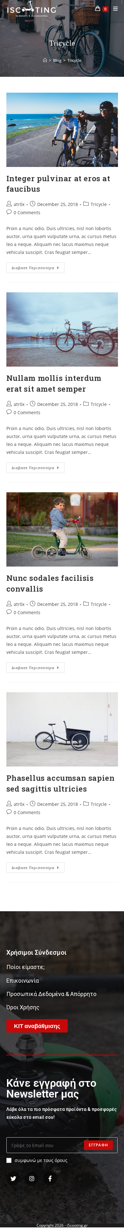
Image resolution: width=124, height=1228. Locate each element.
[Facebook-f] (50, 1178)
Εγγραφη (98, 1145)
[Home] (45, 60)
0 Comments (27, 212)
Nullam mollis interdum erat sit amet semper (53, 383)
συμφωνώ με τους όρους (41, 1160)
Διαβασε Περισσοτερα (38, 266)
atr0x (19, 204)
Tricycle (99, 204)
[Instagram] (31, 1178)
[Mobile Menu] (113, 8)
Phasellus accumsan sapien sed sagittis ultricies (60, 783)
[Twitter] (13, 1178)
